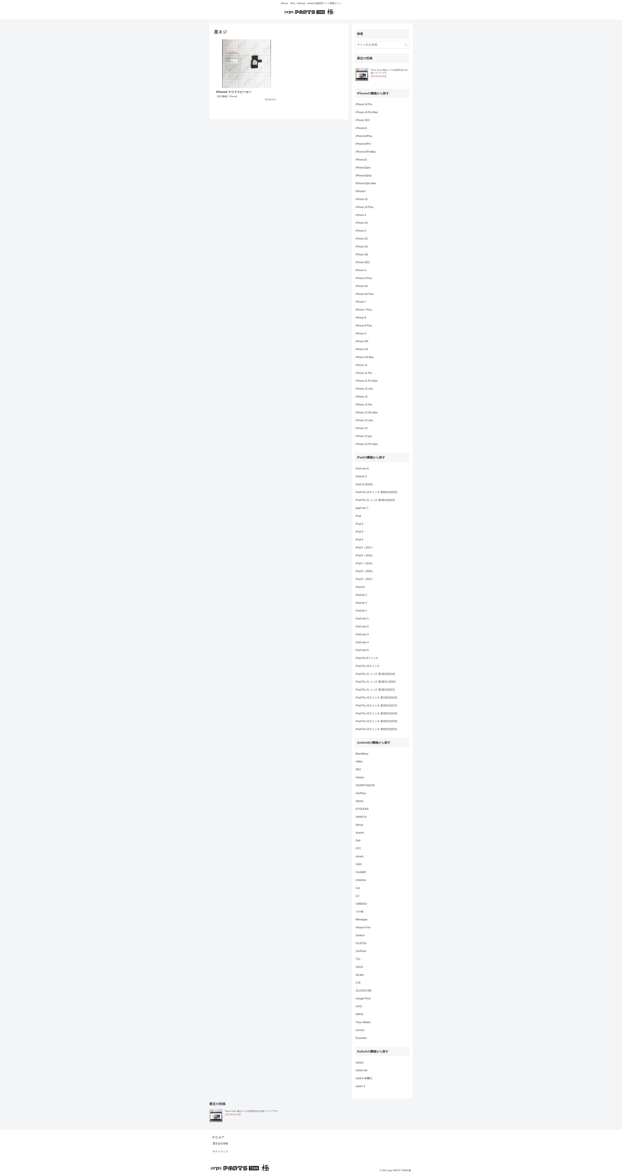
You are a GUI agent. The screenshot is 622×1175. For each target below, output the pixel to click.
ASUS (359, 967)
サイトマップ (220, 1151)
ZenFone (361, 951)
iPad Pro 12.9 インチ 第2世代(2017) (376, 705)
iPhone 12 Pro (364, 404)
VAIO (359, 864)
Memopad (361, 919)
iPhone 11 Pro (364, 373)
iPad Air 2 (361, 595)
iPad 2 (359, 524)
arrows (359, 856)
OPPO (359, 1014)
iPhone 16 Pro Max (367, 112)
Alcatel (360, 974)
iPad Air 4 (361, 610)
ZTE (358, 982)
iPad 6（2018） (365, 555)
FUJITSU (361, 943)
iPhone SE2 (363, 262)
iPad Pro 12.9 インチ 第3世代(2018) (376, 713)
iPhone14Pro (363, 143)
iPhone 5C (362, 238)
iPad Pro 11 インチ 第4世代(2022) (376, 500)
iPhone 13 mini (364, 420)
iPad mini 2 (362, 626)
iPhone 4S (362, 222)
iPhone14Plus (364, 136)
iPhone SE (362, 254)
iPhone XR (362, 341)
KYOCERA (362, 809)
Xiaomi (360, 832)
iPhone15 (361, 159)
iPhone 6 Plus (364, 278)
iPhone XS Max (365, 357)
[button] (406, 45)
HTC (358, 848)
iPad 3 (359, 531)
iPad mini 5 (362, 650)
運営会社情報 (220, 1143)
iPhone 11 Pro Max (367, 380)
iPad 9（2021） (365, 579)
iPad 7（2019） (365, 563)
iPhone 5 (361, 230)
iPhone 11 (361, 365)
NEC (358, 769)
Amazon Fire (363, 927)
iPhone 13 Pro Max (367, 444)
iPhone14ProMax (366, 151)
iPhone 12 (362, 396)
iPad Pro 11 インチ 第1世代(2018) (375, 674)
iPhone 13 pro (364, 436)
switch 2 (360, 1086)
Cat (358, 888)
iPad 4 (359, 539)
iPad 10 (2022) (364, 484)
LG (357, 895)
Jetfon (359, 761)
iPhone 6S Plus (365, 294)
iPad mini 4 (362, 642)
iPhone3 (360, 191)
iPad (358, 516)
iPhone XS (362, 349)
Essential (361, 1038)
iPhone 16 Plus (364, 207)
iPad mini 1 (362, 618)
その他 (359, 911)
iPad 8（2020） (365, 571)
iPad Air (360, 587)
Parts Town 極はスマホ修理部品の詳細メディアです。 (252, 1111)
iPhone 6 (361, 270)
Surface (360, 935)
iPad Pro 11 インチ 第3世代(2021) (375, 689)
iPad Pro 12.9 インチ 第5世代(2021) (376, 729)
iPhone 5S (362, 246)
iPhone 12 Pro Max (367, 412)
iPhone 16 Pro (364, 104)
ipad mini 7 (362, 508)
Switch (359, 1062)
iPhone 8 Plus (364, 325)
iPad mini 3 (362, 634)
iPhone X (361, 333)
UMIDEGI (361, 903)
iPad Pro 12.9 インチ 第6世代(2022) (376, 492)
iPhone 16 (362, 199)
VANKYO (361, 816)
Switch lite (362, 1070)
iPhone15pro (363, 167)
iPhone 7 (361, 301)
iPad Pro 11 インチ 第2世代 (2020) (376, 681)
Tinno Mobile (363, 1022)
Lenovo (360, 1030)
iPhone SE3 (363, 120)
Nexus (359, 824)
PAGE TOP (605, 1137)
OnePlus (361, 793)
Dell (358, 840)
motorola (361, 880)
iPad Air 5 (361, 476)
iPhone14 (361, 128)
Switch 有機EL (364, 1078)
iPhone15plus (364, 175)
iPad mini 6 (362, 468)
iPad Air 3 (361, 603)
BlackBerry (362, 753)
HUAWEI (361, 872)
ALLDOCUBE (364, 990)
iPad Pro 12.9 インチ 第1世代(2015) (376, 697)
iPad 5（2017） (365, 547)
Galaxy (360, 777)
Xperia (359, 801)
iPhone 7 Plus (364, 309)
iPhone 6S (362, 286)
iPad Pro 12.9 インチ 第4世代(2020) (376, 721)
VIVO (359, 1006)
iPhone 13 (362, 428)
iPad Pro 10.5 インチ (368, 666)
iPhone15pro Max (366, 183)
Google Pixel (363, 998)
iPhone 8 (361, 317)
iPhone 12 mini (364, 388)
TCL (358, 959)
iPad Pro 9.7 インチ (367, 658)
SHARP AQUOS (365, 785)
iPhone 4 (361, 215)
